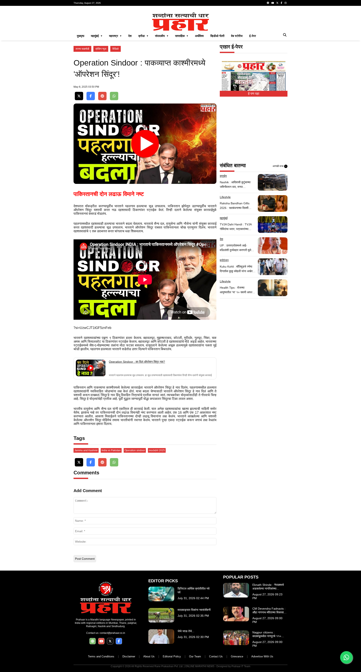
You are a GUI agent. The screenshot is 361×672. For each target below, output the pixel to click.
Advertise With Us (262, 656)
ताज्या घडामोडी (82, 48)
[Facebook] (281, 3)
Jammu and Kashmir (86, 450)
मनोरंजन (224, 260)
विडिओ (115, 48)
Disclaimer (128, 656)
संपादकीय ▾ (161, 36)
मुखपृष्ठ (80, 36)
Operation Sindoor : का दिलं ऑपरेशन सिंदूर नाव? (137, 361)
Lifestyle (225, 197)
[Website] (268, 3)
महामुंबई (224, 218)
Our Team (195, 656)
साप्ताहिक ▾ (181, 36)
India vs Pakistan (111, 450)
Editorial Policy (172, 656)
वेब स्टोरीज (237, 36)
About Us (149, 656)
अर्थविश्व (199, 36)
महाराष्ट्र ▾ (115, 36)
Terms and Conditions (101, 656)
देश (130, 36)
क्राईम (223, 176)
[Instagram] (286, 3)
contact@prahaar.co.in (112, 633)
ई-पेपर (252, 36)
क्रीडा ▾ (143, 36)
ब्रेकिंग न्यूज (100, 48)
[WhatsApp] (114, 96)
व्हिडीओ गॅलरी (217, 36)
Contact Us (216, 656)
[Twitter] (277, 3)
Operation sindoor (135, 450)
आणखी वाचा (279, 166)
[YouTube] (272, 3)
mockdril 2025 (157, 450)
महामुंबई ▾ (96, 36)
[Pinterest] (102, 96)
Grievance (237, 656)
